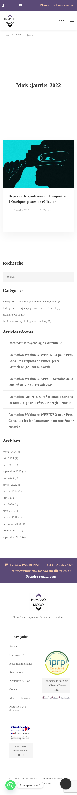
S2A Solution (44, 783)
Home (6, 35)
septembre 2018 (14, 537)
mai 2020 (10, 504)
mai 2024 (10, 464)
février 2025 (12, 451)
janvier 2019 (12, 517)
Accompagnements (20, 663)
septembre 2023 (14, 471)
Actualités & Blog (19, 680)
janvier (30, 35)
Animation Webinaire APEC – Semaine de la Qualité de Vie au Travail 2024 (40, 382)
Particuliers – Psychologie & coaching (27, 321)
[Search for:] (38, 276)
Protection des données (17, 708)
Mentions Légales (19, 697)
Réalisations (16, 672)
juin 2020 (10, 497)
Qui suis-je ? (16, 654)
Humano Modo (14, 314)
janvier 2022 (12, 491)
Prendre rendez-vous (41, 576)
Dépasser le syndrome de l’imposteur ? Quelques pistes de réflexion (38, 199)
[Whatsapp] (10, 785)
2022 (18, 35)
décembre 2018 (14, 523)
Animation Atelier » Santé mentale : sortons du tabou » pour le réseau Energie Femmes (40, 400)
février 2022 (12, 484)
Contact (13, 689)
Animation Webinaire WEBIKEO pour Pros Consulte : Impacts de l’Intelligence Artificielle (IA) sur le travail (40, 361)
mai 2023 (10, 478)
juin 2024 (10, 458)
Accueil (13, 646)
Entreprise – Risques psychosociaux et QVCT (31, 308)
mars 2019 (11, 510)
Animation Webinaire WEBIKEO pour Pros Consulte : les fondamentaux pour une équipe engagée (41, 420)
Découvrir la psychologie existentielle (35, 343)
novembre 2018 (14, 530)
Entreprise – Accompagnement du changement (32, 301)
